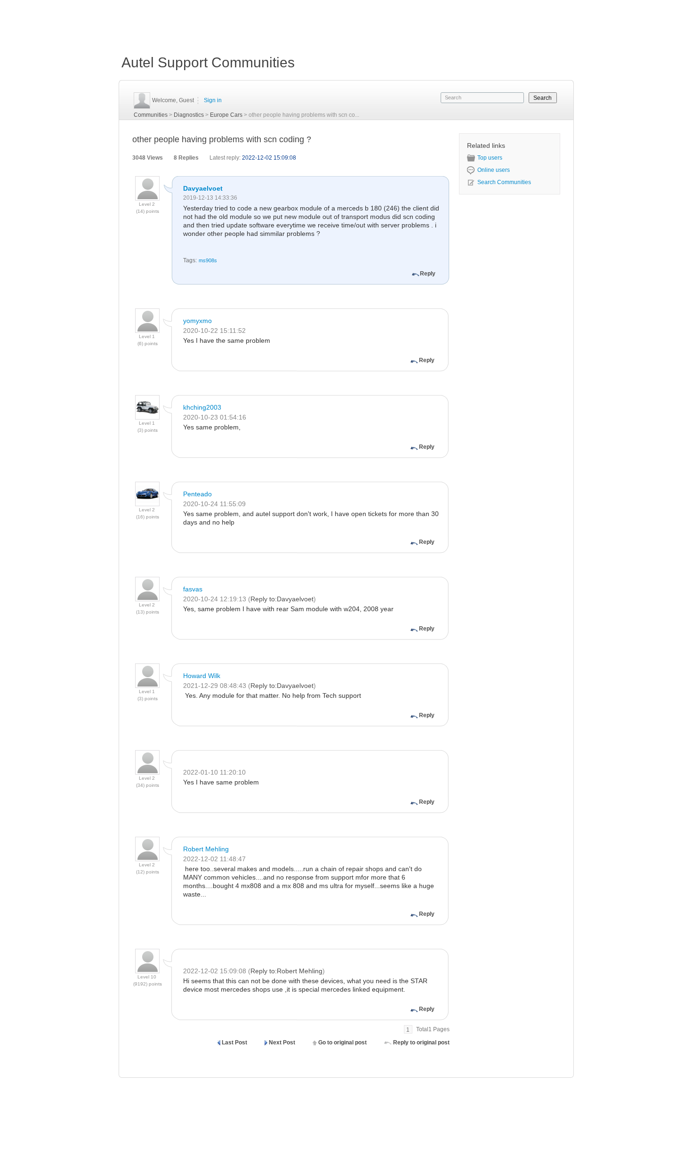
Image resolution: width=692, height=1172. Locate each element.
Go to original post (342, 1042)
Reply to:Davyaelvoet (282, 599)
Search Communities (504, 182)
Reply (427, 273)
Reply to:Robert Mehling (286, 971)
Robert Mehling (206, 849)
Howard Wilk (201, 675)
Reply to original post (421, 1042)
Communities (151, 115)
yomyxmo (197, 320)
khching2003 (202, 407)
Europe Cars (226, 115)
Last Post (234, 1042)
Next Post (282, 1042)
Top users (489, 157)
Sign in (213, 100)
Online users (493, 170)
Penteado (197, 494)
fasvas (192, 589)
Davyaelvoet (203, 188)
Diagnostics (189, 115)
